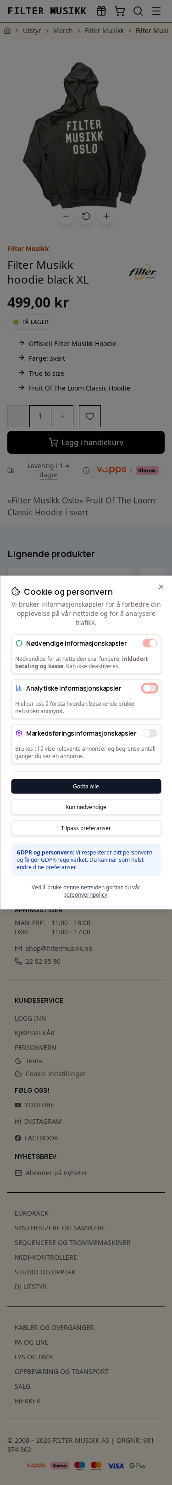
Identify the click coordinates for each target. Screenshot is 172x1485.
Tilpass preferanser (86, 828)
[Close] (161, 587)
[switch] (149, 643)
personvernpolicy (85, 895)
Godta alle (86, 786)
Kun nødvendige (86, 807)
